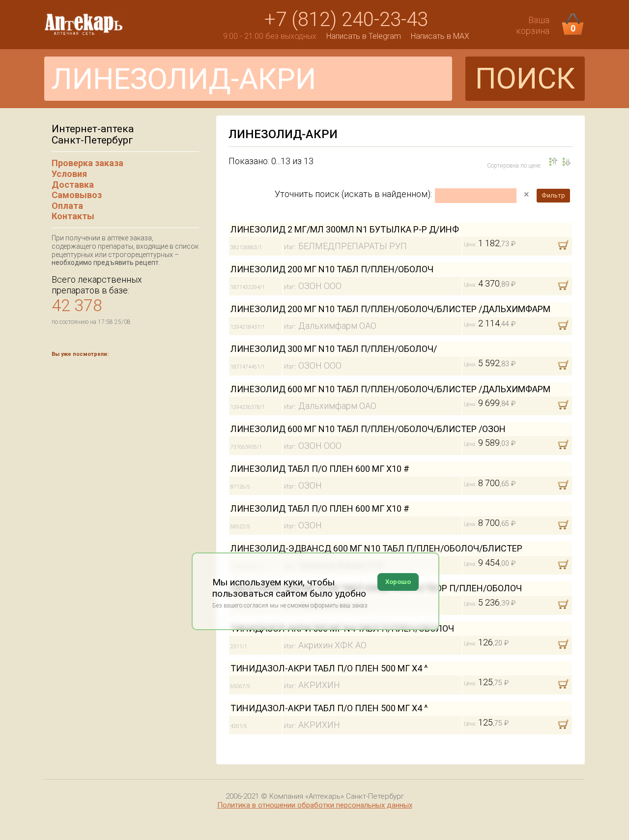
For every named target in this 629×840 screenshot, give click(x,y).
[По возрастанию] (566, 162)
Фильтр (553, 195)
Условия (69, 174)
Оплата (67, 206)
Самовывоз (77, 195)
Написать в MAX (440, 36)
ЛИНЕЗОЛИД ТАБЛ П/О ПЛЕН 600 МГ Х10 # (319, 468)
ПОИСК (525, 78)
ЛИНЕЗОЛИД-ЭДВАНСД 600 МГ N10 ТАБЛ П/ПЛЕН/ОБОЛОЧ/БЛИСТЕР (376, 548)
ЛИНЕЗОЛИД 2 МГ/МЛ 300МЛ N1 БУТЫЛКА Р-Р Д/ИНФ (344, 229)
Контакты (73, 216)
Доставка (73, 184)
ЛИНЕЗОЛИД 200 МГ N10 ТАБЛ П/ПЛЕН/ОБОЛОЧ (331, 269)
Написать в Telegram (363, 36)
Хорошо (398, 581)
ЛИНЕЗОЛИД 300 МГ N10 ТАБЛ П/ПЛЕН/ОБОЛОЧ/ (333, 349)
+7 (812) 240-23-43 (346, 19)
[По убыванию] (553, 162)
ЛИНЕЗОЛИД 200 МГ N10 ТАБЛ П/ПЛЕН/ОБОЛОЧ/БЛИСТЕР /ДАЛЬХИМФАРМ (390, 309)
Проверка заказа (87, 163)
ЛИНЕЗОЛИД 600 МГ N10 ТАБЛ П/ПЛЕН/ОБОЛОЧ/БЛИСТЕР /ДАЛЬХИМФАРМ (390, 389)
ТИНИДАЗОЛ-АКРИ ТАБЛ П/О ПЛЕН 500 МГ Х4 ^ (329, 668)
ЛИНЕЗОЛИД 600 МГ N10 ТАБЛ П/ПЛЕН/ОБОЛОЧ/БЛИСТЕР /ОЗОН (368, 429)
